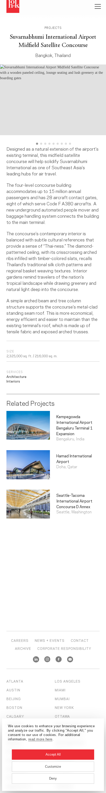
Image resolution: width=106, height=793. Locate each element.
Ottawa (62, 716)
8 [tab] (66, 144)
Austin (13, 689)
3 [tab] (45, 144)
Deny (53, 778)
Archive (23, 648)
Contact (80, 640)
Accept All (53, 754)
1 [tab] (37, 144)
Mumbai (62, 698)
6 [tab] (58, 144)
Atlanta (14, 681)
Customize (53, 766)
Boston (14, 707)
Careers (20, 640)
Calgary (15, 716)
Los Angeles (68, 681)
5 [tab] (53, 144)
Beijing (13, 698)
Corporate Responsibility (64, 648)
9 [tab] (70, 144)
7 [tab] (62, 144)
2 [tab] (41, 144)
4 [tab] (49, 144)
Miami (60, 689)
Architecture (16, 376)
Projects (53, 28)
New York (64, 707)
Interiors (13, 381)
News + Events (50, 640)
